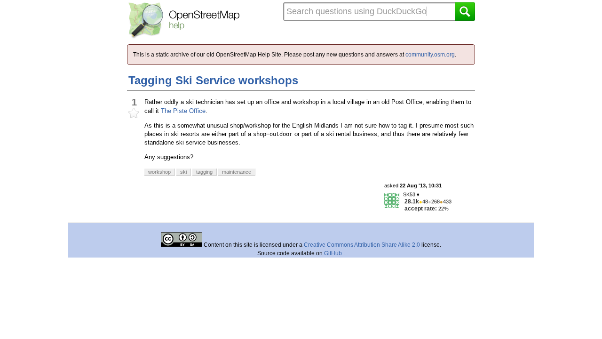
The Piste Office (183, 110)
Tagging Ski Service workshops (213, 80)
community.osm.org (430, 54)
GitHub (333, 253)
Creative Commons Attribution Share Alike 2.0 (362, 245)
